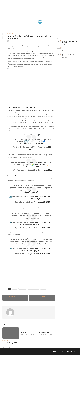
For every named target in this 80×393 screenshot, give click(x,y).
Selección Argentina (55, 28)
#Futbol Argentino (22, 288)
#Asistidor (14, 288)
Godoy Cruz (11, 33)
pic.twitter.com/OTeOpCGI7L (31, 225)
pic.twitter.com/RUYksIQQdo (31, 199)
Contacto (75, 351)
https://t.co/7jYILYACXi (44, 196)
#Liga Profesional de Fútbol (33, 288)
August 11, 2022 (43, 202)
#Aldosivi (37, 162)
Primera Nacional (41, 28)
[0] (59, 42)
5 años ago (8, 347)
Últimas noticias (23, 28)
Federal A (48, 28)
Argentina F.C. (4, 347)
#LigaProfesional (31, 192)
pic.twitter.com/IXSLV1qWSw (31, 144)
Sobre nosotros (56, 351)
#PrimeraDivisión (30, 135)
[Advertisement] (40, 8)
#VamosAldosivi (40, 164)
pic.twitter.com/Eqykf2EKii (31, 250)
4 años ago (44, 334)
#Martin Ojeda (43, 288)
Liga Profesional (32, 28)
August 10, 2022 (45, 170)
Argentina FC (66, 44)
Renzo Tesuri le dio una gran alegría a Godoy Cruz (24, 51)
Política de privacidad (67, 351)
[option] (11, 337)
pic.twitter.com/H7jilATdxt (31, 167)
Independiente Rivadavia (15, 296)
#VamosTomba (34, 141)
